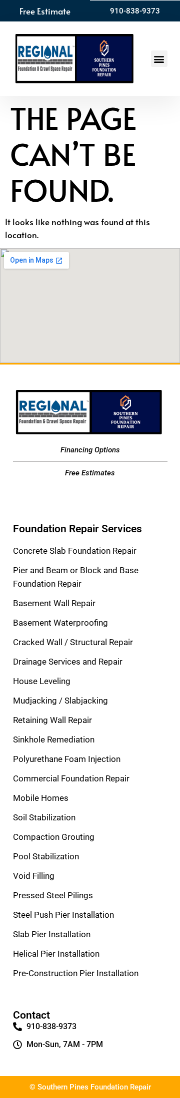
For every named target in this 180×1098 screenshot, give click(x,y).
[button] (159, 58)
